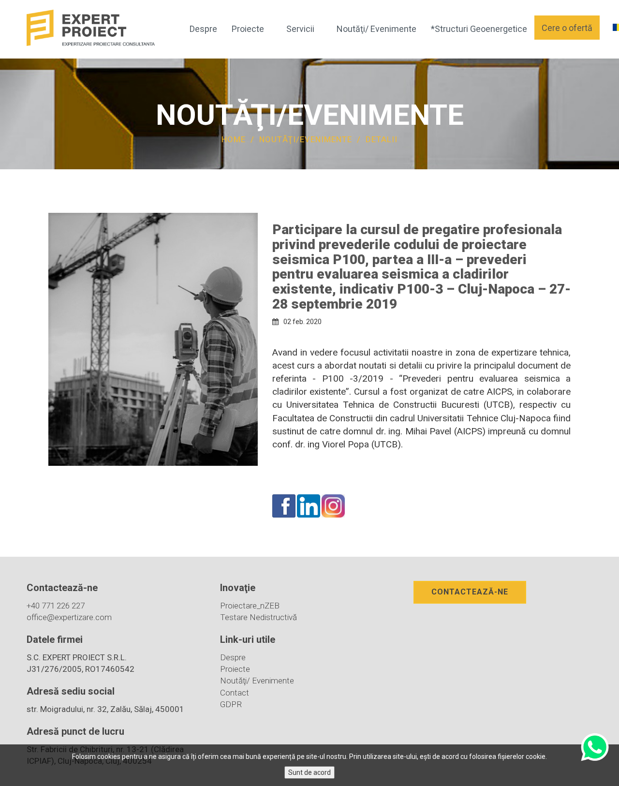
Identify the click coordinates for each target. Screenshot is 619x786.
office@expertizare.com (69, 617)
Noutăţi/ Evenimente (376, 29)
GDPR (231, 704)
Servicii (300, 29)
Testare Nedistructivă (258, 617)
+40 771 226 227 (56, 605)
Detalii (382, 139)
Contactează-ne (469, 591)
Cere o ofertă (567, 28)
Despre (203, 29)
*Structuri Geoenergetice (479, 29)
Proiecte (248, 29)
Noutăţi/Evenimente (306, 139)
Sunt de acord (309, 772)
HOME (233, 139)
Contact (234, 692)
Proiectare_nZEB (250, 605)
